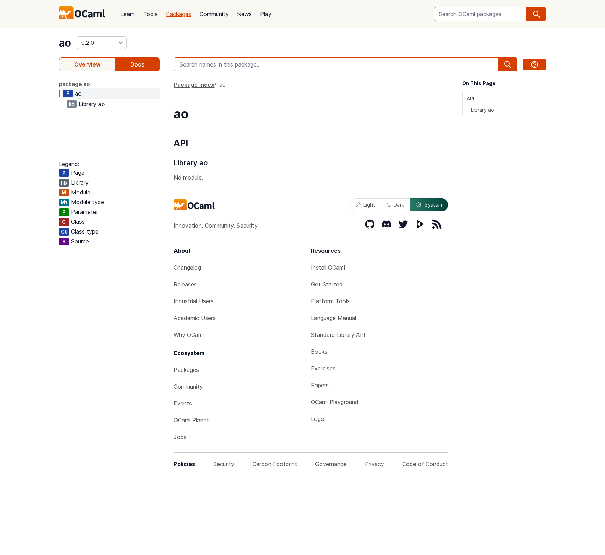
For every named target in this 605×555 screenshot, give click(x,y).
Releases (185, 284)
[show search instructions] (534, 64)
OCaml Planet (191, 420)
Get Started (327, 284)
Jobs (180, 436)
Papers (320, 385)
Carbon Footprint (274, 463)
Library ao (482, 110)
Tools (150, 14)
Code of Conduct (425, 463)
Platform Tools (330, 301)
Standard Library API (338, 334)
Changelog (187, 267)
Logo (317, 418)
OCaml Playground (335, 401)
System (433, 205)
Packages (178, 14)
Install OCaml (328, 267)
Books (319, 351)
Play (265, 14)
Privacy (374, 463)
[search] (536, 14)
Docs (137, 64)
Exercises (323, 368)
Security (223, 463)
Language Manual (333, 317)
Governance (331, 463)
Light (369, 205)
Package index (194, 84)
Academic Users (195, 317)
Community (214, 14)
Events (183, 403)
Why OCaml (189, 334)
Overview (87, 64)
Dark (399, 205)
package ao (74, 84)
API (470, 99)
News (244, 14)
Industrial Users (194, 301)
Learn (127, 14)
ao (65, 42)
